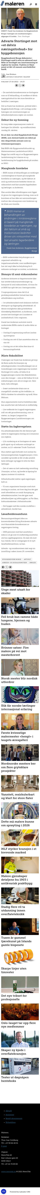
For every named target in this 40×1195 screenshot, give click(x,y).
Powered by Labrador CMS (20, 1192)
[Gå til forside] (13, 3)
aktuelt (27, 559)
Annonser (10, 1115)
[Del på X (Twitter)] (19, 85)
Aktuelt (9, 1111)
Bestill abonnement (14, 1119)
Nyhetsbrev (11, 1122)
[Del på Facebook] (16, 85)
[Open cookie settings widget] (3, 1191)
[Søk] (30, 4)
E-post (4, 1146)
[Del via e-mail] (23, 85)
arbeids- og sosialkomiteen (14, 562)
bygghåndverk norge (11, 559)
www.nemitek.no (8, 1172)
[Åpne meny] (36, 4)
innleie (32, 562)
